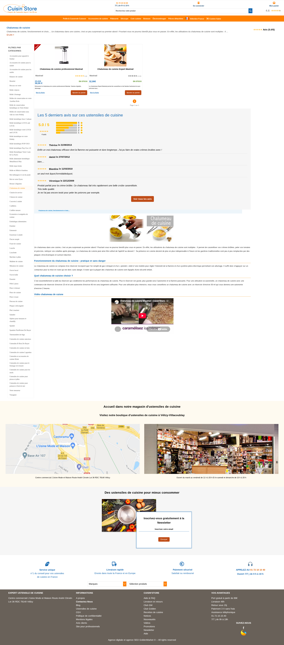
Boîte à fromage (15, 94)
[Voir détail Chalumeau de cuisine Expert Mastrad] (115, 55)
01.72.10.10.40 (218, 616)
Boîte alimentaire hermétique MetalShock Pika (20, 160)
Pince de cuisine (15, 292)
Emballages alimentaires (18, 221)
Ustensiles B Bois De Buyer (19, 343)
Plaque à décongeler (17, 306)
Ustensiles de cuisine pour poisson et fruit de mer (19, 384)
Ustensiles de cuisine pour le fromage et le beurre (19, 364)
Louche (12, 248)
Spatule (12, 326)
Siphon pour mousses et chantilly (18, 320)
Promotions (149, 626)
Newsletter (149, 630)
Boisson (146, 19)
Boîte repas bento (16, 166)
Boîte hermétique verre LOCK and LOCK (20, 131)
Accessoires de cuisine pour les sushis (20, 71)
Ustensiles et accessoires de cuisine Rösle (19, 357)
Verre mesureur (15, 390)
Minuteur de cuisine (16, 266)
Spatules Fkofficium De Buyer (20, 330)
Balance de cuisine (16, 77)
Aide (146, 633)
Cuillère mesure (15, 210)
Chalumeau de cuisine (17, 188)
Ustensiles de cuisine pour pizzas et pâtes (19, 378)
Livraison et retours (153, 601)
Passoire (12, 279)
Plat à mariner (14, 310)
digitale (119, 640)
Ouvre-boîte (14, 275)
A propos (80, 598)
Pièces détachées (175, 19)
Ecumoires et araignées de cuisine (19, 215)
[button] (250, 10)
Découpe (124, 19)
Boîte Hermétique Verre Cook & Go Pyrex (20, 153)
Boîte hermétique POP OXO (20, 144)
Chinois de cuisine (16, 197)
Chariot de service (16, 193)
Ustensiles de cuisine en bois (20, 348)
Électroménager (159, 19)
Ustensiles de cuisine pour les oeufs (20, 371)
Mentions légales (84, 619)
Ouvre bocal (14, 270)
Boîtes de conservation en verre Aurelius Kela (21, 99)
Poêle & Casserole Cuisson (74, 19)
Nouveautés (149, 619)
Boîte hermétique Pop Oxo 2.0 (20, 148)
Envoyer (164, 539)
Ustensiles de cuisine (86, 609)
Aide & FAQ (149, 598)
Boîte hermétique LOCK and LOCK (20, 124)
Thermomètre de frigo (17, 335)
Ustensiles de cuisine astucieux (20, 339)
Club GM (148, 605)
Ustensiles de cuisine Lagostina (20, 352)
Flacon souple (14, 239)
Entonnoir (13, 230)
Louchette (13, 253)
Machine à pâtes (15, 257)
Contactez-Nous (84, 601)
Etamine (12, 226)
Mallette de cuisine (16, 261)
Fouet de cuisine (15, 244)
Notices (147, 616)
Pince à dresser (15, 288)
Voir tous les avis (142, 199)
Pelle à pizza (14, 284)
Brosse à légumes (16, 184)
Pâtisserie (114, 19)
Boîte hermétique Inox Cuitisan (20, 119)
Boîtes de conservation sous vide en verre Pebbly (19, 113)
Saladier (12, 315)
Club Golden (150, 609)
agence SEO (132, 640)
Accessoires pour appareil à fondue (19, 57)
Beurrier (12, 81)
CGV (78, 612)
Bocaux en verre (15, 86)
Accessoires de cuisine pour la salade (20, 64)
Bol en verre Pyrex (16, 179)
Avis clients (81, 623)
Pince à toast (14, 297)
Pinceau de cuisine (16, 301)
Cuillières (13, 206)
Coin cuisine (136, 19)
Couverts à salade (16, 201)
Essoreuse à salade (16, 235)
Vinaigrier (13, 395)
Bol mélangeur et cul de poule (20, 175)
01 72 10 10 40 (122, 3)
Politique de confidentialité (89, 616)
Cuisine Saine (215, 19)
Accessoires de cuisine (98, 19)
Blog (78, 605)
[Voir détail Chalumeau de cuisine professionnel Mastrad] (61, 55)
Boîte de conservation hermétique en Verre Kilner (19, 106)
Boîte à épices (14, 90)
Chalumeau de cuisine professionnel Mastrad (61, 69)
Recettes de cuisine (153, 612)
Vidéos (147, 623)
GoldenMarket (146, 640)
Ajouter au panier (79, 92)
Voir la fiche (40, 92)
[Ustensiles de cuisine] (20, 12)
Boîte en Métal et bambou (19, 170)
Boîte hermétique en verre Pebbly (19, 137)
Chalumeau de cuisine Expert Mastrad (115, 69)
